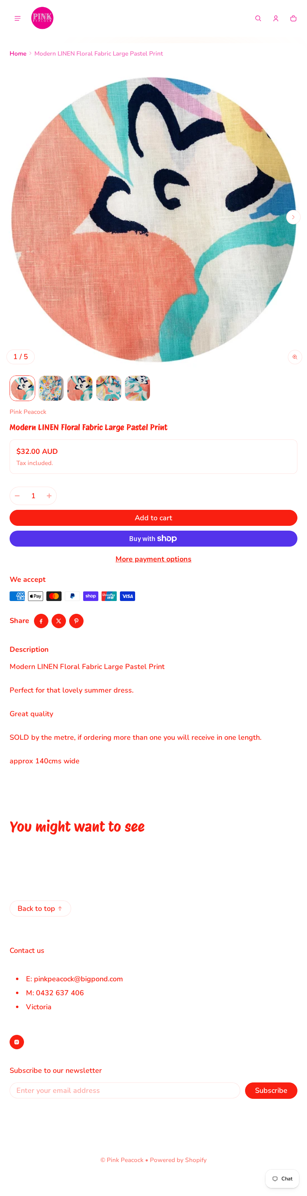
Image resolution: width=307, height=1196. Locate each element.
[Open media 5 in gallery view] (137, 388)
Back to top (36, 908)
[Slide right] (293, 217)
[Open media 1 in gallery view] (22, 388)
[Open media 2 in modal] (153, 217)
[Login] (276, 18)
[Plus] (49, 496)
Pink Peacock (125, 1160)
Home (18, 54)
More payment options (153, 559)
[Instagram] (17, 1042)
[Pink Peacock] (42, 18)
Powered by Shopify (178, 1160)
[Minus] (17, 496)
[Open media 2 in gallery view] (51, 388)
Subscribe (271, 1090)
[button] (258, 18)
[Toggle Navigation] (18, 18)
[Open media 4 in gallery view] (109, 388)
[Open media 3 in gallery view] (80, 388)
